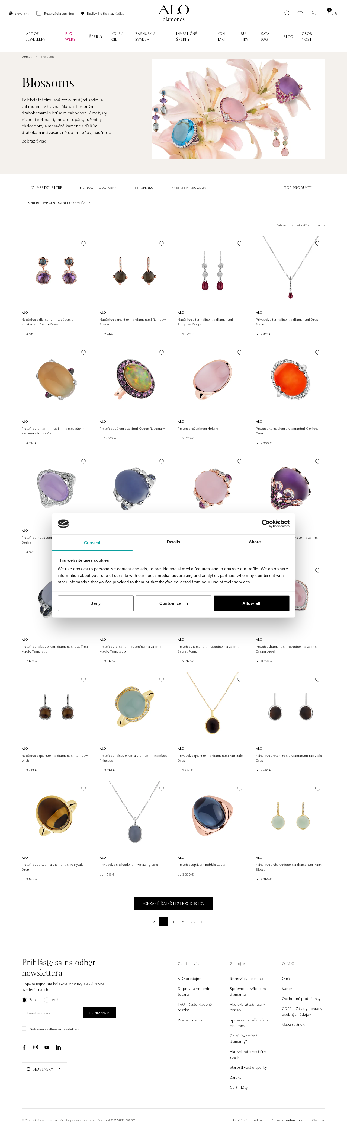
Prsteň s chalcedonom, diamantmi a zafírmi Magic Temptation (55, 648)
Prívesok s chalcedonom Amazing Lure (129, 864)
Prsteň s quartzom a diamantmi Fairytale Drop (52, 866)
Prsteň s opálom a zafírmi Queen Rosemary (132, 428)
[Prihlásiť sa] (313, 13)
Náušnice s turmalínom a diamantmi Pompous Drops (205, 321)
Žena (33, 999)
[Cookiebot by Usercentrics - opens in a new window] (266, 524)
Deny (95, 603)
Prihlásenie (99, 1012)
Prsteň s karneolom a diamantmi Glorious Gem (287, 430)
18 (203, 921)
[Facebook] (24, 1047)
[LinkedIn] (58, 1047)
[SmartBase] (123, 1120)
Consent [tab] (92, 542)
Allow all (251, 603)
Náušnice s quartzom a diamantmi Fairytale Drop (289, 757)
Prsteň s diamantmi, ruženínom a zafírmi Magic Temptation (131, 648)
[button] (37, 141)
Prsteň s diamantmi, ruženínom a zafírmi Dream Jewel (287, 648)
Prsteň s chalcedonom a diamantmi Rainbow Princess (134, 757)
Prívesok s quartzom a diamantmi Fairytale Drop (210, 757)
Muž (55, 999)
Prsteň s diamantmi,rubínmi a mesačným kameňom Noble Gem (53, 430)
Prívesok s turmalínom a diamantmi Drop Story (287, 321)
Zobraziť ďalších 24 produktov (173, 903)
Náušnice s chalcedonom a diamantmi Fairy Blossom (289, 866)
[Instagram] (35, 1047)
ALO (25, 312)
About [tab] (255, 541)
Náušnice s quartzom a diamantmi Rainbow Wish (55, 757)
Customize (170, 603)
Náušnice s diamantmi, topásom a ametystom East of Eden (48, 321)
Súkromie (318, 1119)
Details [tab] (173, 541)
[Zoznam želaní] (300, 13)
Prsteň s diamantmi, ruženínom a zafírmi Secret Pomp (209, 648)
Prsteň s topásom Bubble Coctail (202, 864)
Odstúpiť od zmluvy (248, 1119)
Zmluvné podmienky (286, 1119)
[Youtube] (46, 1047)
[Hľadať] (287, 13)
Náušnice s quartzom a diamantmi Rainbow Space (133, 321)
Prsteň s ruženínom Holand (198, 428)
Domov (27, 56)
